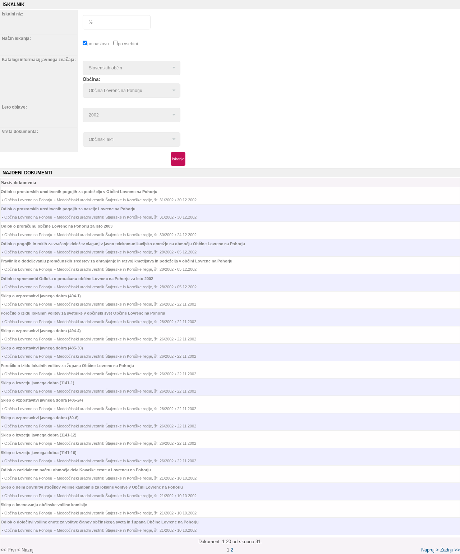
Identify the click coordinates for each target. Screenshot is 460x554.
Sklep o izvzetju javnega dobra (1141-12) (45, 435)
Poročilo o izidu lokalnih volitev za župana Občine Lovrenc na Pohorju (74, 365)
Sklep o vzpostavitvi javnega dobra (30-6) (46, 418)
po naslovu (98, 43)
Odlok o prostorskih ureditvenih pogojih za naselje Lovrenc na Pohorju (74, 209)
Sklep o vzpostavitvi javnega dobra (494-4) (47, 331)
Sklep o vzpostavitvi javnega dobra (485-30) (48, 348)
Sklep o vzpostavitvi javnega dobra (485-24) (48, 400)
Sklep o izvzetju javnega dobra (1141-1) (44, 383)
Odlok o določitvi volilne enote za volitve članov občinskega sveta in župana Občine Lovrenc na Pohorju (106, 522)
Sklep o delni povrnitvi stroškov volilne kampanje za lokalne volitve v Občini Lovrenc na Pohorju (98, 487)
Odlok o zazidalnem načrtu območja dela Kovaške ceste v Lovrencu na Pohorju (82, 470)
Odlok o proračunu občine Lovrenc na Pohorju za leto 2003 (63, 226)
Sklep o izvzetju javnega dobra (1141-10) (45, 452)
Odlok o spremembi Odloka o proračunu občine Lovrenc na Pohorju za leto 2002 (83, 278)
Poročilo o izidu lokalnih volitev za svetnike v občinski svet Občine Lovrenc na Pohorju (89, 313)
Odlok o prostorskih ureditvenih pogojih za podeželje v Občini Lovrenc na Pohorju (85, 191)
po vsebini (128, 43)
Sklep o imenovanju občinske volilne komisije (50, 505)
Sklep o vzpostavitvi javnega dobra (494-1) (47, 296)
